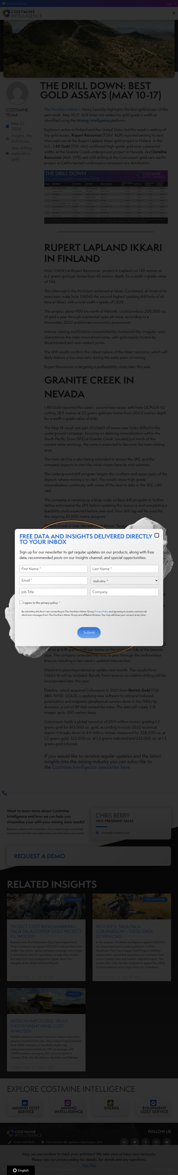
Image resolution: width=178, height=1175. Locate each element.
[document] (89, 587)
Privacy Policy (101, 611)
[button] (157, 535)
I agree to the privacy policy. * (41, 602)
